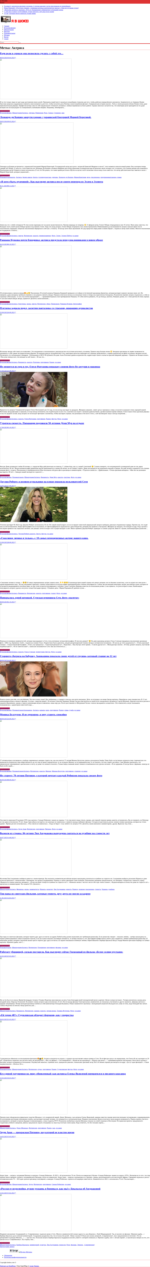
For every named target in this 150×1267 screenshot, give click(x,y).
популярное (45, 362)
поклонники (95, 177)
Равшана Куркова (66, 304)
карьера (42, 710)
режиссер (62, 1245)
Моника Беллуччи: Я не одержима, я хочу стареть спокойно (33, 714)
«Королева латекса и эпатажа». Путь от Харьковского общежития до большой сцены (33, 10)
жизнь (29, 304)
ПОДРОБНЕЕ (5, 111)
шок (63, 113)
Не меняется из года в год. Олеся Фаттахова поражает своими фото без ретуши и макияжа (50, 366)
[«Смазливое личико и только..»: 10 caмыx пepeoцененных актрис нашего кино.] (33, 579)
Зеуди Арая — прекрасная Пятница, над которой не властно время (37, 1132)
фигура (54, 419)
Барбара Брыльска (22, 1245)
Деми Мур (53, 477)
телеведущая (40, 652)
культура (43, 1245)
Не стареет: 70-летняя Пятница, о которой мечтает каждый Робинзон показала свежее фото (51, 775)
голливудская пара (44, 177)
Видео (6, 37)
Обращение (8, 1255)
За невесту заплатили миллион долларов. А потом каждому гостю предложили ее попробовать (37, 6)
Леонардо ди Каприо (66, 177)
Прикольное (55, 304)
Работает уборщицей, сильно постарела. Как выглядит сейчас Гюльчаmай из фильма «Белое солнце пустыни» (61, 952)
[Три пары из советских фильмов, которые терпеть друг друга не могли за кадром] (33, 933)
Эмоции (80, 1245)
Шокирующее (9, 30)
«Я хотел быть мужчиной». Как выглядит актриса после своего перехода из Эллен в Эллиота (51, 181)
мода (88, 177)
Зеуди (31, 1184)
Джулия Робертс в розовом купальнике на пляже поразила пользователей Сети (44, 481)
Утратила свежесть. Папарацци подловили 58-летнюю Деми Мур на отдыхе (42, 423)
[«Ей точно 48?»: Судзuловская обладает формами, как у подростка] (33, 1055)
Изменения (39, 113)
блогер (35, 177)
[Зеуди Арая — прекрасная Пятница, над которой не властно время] (33, 1172)
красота (35, 236)
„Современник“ (89, 1245)
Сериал (50, 113)
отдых (40, 1069)
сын (53, 1128)
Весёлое (7, 31)
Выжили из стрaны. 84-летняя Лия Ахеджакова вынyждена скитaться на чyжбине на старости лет (55, 833)
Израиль (43, 889)
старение (77, 771)
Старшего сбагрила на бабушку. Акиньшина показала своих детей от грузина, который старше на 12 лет (58, 656)
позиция (82, 889)
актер (13, 177)
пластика (67, 477)
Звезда (38, 534)
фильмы (58, 947)
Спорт (6, 39)
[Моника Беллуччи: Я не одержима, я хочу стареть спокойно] (33, 757)
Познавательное (9, 33)
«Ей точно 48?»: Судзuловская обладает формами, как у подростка (37, 1015)
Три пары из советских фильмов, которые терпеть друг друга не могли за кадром (45, 893)
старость (98, 889)
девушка (32, 113)
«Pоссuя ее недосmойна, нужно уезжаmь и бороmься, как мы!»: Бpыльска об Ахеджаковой (50, 1188)
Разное (51, 362)
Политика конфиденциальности (15, 1257)
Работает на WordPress (8, 1266)
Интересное (28, 236)
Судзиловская (62, 1069)
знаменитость (34, 889)
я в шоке (75, 236)
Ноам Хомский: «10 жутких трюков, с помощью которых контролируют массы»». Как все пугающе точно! (41, 8)
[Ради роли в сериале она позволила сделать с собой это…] (35, 98)
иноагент (49, 889)
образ (48, 304)
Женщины (20, 889)
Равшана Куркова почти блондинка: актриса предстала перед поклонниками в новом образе (51, 240)
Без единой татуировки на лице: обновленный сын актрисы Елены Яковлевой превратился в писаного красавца (63, 1073)
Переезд (75, 889)
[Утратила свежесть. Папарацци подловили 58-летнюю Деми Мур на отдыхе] (33, 463)
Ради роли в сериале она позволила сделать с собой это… (31, 53)
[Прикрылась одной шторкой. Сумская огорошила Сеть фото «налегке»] (33, 637)
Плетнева (36, 362)
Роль (45, 113)
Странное (57, 113)
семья (66, 710)
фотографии (77, 304)
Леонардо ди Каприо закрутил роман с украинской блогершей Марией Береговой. (45, 117)
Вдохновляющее (10, 28)
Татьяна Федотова (63, 1011)
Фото (53, 236)
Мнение (48, 771)
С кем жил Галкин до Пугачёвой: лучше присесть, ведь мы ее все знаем (29, 12)
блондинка (22, 304)
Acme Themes (34, 1266)
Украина (105, 889)
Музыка (7, 35)
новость (69, 889)
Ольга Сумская (29, 652)
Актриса (25, 113)
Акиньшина (28, 710)
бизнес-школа (27, 177)
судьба (71, 710)
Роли (68, 1245)
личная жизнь (51, 1011)
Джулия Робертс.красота (26, 534)
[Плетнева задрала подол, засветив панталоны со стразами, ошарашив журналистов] (33, 348)
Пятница (48, 829)
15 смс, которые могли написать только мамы (20, 13)
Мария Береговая (80, 177)
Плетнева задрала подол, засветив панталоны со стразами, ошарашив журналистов (46, 308)
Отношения (42, 947)
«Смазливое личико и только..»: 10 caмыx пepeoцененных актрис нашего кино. (44, 538)
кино (47, 710)
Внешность (22, 362)
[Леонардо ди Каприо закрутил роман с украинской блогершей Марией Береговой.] (36, 163)
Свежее (6, 26)
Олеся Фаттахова (30, 419)
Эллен (58, 236)
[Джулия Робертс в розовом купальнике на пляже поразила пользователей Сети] (33, 521)
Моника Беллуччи (58, 771)
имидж (20, 236)
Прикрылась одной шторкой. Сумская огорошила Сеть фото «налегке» (39, 597)
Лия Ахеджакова (59, 889)
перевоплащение (45, 236)
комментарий (34, 1245)
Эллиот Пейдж (66, 236)
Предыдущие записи (7, 1246)
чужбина (111, 889)
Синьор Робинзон (58, 1184)
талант (53, 593)
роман (119, 177)
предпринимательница (108, 177)
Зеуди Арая (22, 829)
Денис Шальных (22, 1128)
